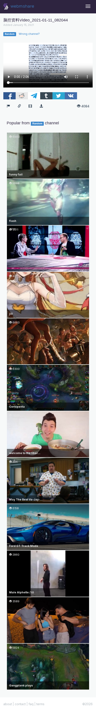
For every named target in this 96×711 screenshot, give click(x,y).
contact (20, 704)
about (7, 704)
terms (40, 704)
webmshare (21, 6)
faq (31, 704)
